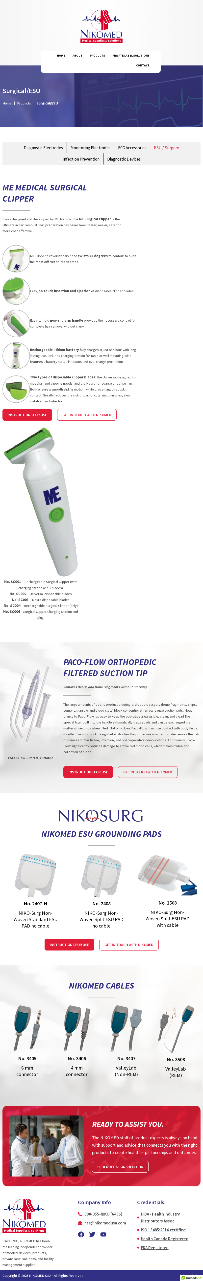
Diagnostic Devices (124, 159)
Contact (143, 65)
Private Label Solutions (131, 55)
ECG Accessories (132, 147)
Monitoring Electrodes (90, 147)
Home (61, 55)
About (77, 55)
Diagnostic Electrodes (43, 147)
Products (97, 55)
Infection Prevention (81, 159)
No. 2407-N (35, 903)
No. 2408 (101, 903)
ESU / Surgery (166, 147)
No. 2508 (167, 903)
